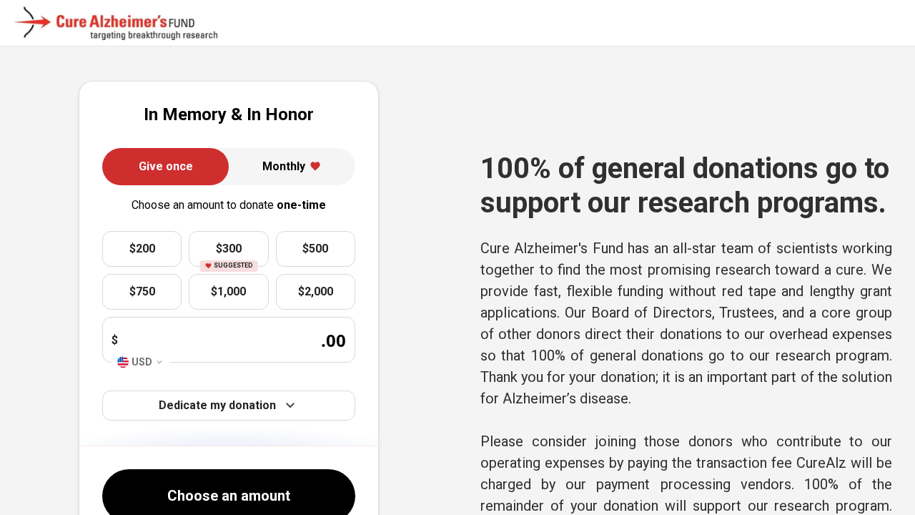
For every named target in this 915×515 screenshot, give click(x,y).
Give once (166, 166)
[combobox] (140, 362)
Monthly (283, 166)
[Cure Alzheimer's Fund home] (115, 23)
